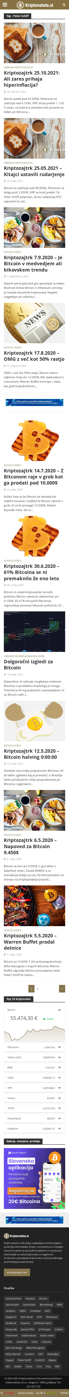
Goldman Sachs (43, 1323)
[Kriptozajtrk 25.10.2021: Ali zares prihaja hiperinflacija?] (34, 43)
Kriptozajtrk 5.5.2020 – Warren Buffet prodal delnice (30, 941)
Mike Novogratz (35, 1347)
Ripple (52, 1360)
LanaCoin (21, 1341)
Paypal (9, 1360)
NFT (41, 1354)
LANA (9, 1341)
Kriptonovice (24, 67)
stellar (17, 1366)
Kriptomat (11, 1335)
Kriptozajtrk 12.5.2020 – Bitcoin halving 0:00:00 (31, 754)
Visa (48, 1366)
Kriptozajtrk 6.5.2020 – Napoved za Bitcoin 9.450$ (30, 846)
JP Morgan (45, 1329)
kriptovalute (29, 1335)
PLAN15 (39, 1360)
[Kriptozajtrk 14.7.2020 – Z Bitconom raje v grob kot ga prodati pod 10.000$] (34, 440)
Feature (25, 1323)
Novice (8, 252)
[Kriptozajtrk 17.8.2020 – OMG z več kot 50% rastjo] (34, 323)
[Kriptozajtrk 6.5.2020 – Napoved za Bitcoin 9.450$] (34, 810)
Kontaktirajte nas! (17, 1272)
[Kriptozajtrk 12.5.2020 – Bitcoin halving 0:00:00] (34, 720)
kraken (59, 1329)
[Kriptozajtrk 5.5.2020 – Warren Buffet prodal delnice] (34, 905)
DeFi (47, 1311)
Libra (34, 1341)
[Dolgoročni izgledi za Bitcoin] (34, 631)
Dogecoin (11, 1317)
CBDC (23, 1311)
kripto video (47, 1335)
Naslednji (62, 989)
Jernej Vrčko (27, 1329)
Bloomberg (46, 1304)
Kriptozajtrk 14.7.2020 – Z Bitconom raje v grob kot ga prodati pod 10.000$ (33, 476)
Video (17, 252)
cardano (10, 1311)
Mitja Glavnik (13, 1354)
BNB (59, 1304)
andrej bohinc (13, 1298)
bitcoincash (12, 1304)
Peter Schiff (24, 1360)
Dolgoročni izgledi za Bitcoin (28, 664)
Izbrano (9, 67)
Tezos (29, 1366)
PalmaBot (53, 1354)
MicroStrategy (14, 1347)
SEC (8, 1366)
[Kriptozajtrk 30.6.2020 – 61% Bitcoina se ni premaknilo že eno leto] (34, 536)
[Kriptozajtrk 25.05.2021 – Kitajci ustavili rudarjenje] (34, 138)
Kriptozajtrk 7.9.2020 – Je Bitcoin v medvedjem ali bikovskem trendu (33, 263)
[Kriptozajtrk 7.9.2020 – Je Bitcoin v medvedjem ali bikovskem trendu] (34, 227)
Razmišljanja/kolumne (30, 656)
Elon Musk (27, 1317)
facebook (11, 1323)
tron (39, 1366)
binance (30, 1298)
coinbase (35, 1311)
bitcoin (43, 1298)
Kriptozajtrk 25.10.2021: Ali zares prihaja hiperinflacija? (32, 79)
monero (29, 1354)
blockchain (29, 1304)
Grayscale (11, 1329)
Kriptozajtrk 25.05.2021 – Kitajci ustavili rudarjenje (34, 171)
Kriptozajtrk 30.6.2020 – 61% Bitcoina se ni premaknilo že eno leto (31, 572)
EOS (39, 1317)
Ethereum (52, 1317)
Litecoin (46, 1341)
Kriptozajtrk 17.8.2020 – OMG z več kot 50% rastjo (34, 356)
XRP (57, 1366)
